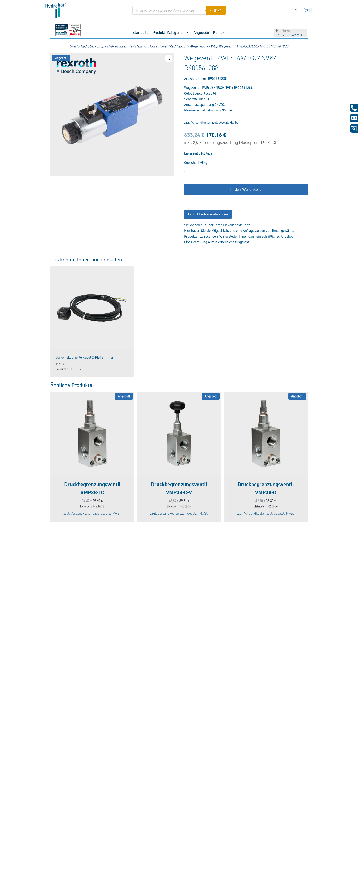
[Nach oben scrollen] (10, 881)
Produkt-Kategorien (168, 32)
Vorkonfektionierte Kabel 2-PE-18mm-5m (85, 357)
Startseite (140, 32)
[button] (300, 10)
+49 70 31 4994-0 (289, 35)
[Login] (298, 10)
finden (216, 10)
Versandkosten (201, 122)
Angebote (201, 32)
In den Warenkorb (245, 189)
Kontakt (219, 32)
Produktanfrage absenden (208, 214)
